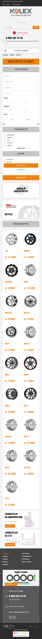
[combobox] (21, 76)
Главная (5, 55)
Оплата (5, 564)
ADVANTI (9, 137)
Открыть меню (21, 51)
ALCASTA (10, 142)
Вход (7, 4)
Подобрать (21, 165)
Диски (12, 55)
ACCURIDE (10, 135)
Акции (5, 561)
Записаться (10, 525)
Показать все (21, 148)
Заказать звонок (22, 32)
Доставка (26, 553)
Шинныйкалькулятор (21, 190)
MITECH (18, 55)
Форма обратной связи (16, 606)
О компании (26, 556)
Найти (36, 27)
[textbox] (21, 76)
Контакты (26, 559)
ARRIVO (9, 145)
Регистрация (16, 4)
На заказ (9, 162)
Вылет (6, 98)
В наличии (9, 159)
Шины (5, 556)
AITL (8, 140)
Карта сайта (26, 561)
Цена (5, 114)
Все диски (21, 178)
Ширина (6, 106)
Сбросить (21, 170)
